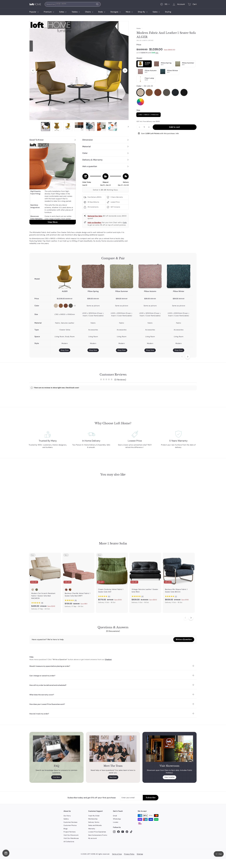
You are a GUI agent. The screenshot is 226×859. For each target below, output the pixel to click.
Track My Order (94, 816)
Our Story (67, 816)
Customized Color (140, 102)
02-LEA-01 (140, 92)
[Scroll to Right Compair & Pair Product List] (187, 356)
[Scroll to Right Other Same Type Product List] (191, 617)
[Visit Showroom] (169, 748)
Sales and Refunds (95, 825)
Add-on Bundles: (94, 222)
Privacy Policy (129, 854)
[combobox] (73, 4)
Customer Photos (70, 825)
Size (138, 110)
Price (139, 44)
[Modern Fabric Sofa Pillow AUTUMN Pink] (150, 276)
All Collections (69, 842)
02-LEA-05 (175, 92)
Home (139, 28)
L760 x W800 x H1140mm (148, 115)
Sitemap (140, 854)
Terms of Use (117, 854)
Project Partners (70, 832)
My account (92, 838)
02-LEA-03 (158, 92)
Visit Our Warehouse (71, 838)
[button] (183, 639)
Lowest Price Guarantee (97, 832)
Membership (93, 819)
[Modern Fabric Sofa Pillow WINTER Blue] (178, 276)
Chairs (88, 12)
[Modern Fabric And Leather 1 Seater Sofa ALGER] (64, 276)
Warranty (91, 829)
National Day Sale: (95, 216)
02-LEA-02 (149, 92)
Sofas (62, 12)
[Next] (125, 70)
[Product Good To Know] (52, 183)
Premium (48, 12)
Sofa (125, 222)
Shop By (142, 12)
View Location (169, 777)
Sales (155, 12)
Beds (100, 12)
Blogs (66, 829)
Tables (75, 12)
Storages (114, 12)
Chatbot (108, 659)
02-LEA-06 (184, 92)
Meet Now (113, 777)
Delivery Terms (93, 822)
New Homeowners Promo (97, 835)
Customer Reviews (70, 822)
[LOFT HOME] (35, 4)
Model (139, 58)
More (128, 12)
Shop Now (65, 350)
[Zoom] (79, 70)
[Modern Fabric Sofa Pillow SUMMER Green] (121, 276)
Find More (56, 777)
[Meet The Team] (113, 748)
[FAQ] (56, 748)
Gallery (66, 819)
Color (145, 86)
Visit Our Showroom (71, 835)
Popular (33, 12)
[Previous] (33, 70)
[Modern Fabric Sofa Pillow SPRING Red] (93, 276)
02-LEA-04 (166, 92)
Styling (168, 12)
